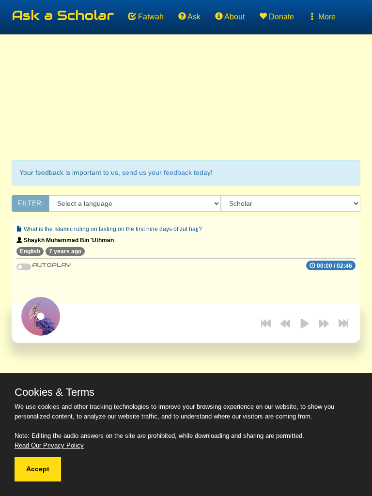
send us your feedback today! (167, 172)
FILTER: (30, 203)
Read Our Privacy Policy (49, 445)
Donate (280, 17)
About (234, 17)
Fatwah (150, 17)
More (326, 17)
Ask (193, 17)
